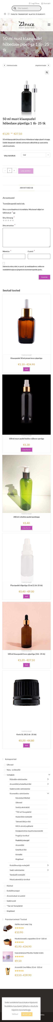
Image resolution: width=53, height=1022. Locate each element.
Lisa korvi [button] (26, 450)
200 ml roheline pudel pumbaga (26, 517)
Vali (26, 369)
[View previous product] (4, 65)
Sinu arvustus (9, 225)
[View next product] (48, 65)
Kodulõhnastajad (13, 891)
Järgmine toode (40, 65)
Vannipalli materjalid (17, 875)
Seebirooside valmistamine (20, 789)
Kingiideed (19, 859)
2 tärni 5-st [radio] (6, 220)
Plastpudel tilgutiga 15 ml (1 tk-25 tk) (26, 585)
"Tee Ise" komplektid (15, 906)
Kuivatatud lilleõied (23, 798)
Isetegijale (10, 775)
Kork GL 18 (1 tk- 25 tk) (26, 734)
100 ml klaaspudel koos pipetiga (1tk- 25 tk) (26, 654)
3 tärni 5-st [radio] (8, 220)
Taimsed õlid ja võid (23, 821)
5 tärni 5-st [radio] (13, 220)
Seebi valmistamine (17, 870)
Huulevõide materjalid (24, 817)
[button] (47, 72)
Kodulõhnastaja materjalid (19, 865)
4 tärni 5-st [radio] (10, 220)
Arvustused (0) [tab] (26, 188)
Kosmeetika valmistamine (19, 794)
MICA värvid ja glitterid (24, 826)
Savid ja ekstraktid (22, 807)
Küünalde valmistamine (18, 779)
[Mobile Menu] (49, 25)
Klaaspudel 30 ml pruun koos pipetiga (26, 358)
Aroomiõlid (20, 845)
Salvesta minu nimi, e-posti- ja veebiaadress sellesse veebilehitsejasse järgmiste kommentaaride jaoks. (23, 268)
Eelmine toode (12, 65)
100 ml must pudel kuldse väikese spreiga (26, 439)
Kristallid (19, 854)
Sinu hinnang (9, 218)
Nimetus (7, 251)
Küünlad (10, 886)
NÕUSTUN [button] (27, 1014)
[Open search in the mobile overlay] (26, 8)
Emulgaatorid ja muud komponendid (29, 831)
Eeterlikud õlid (21, 850)
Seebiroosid (11, 901)
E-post (31, 251)
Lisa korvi (26, 171)
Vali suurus (9, 156)
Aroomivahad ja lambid (16, 896)
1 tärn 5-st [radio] (4, 220)
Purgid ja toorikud (22, 836)
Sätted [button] (15, 1014)
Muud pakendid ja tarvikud (20, 879)
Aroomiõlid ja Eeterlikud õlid (20, 784)
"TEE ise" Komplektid (23, 812)
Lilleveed (10, 765)
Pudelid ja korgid (26, 355)
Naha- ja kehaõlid (13, 770)
